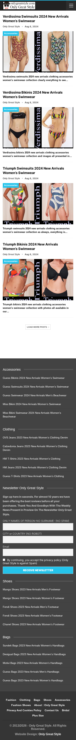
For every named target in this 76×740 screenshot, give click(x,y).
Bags (37, 699)
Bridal (65, 710)
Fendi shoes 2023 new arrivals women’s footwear (33, 615)
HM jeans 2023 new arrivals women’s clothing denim (35, 467)
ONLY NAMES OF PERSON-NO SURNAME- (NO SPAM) (36, 520)
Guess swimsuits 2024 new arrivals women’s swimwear (36, 386)
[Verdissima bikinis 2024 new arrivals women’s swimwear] (38, 127)
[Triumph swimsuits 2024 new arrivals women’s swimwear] (38, 203)
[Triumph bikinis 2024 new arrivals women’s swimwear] (38, 279)
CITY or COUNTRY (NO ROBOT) (22, 533)
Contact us (52, 710)
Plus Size (38, 715)
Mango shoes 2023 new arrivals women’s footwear (33, 598)
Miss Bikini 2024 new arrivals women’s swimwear (32, 404)
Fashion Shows (21, 705)
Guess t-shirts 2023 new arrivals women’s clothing (33, 476)
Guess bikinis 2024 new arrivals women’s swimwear (34, 377)
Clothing (25, 699)
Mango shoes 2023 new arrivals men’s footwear (31, 589)
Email (6, 546)
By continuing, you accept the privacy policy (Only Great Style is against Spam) (35, 561)
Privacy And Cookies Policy (24, 710)
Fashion (11, 699)
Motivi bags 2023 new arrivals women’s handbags (32, 662)
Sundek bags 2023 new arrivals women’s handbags (33, 645)
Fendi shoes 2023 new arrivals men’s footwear (31, 606)
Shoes (47, 699)
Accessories (11, 33)
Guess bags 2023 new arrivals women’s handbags (33, 680)
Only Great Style (50, 734)
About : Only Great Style (49, 705)
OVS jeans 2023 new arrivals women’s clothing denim (35, 437)
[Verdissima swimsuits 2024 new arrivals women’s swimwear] (38, 51)
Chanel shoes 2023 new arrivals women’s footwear (33, 624)
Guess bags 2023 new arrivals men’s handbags (31, 671)
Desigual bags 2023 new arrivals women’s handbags (34, 654)
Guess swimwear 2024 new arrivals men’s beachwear (34, 395)
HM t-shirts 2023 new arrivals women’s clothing (31, 458)
